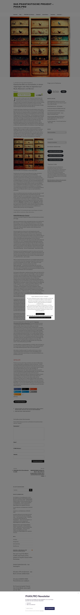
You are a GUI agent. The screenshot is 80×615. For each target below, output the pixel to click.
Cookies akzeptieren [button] (40, 313)
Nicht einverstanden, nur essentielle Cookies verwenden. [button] (40, 317)
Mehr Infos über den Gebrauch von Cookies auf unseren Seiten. (40, 315)
